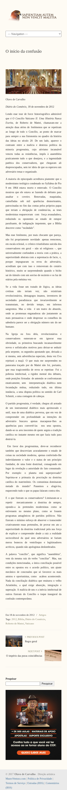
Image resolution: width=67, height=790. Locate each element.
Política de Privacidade (40, 778)
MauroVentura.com (16, 778)
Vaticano (29, 623)
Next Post (34, 651)
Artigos (42, 615)
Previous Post (35, 637)
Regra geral (31, 641)
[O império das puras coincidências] (53, 660)
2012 (14, 619)
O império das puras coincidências (24, 655)
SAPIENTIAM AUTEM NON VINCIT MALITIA (33, 15)
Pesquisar (11, 678)
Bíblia (21, 619)
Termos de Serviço (15, 783)
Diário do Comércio (35, 619)
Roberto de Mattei (15, 623)
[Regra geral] (14, 646)
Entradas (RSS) (35, 783)
